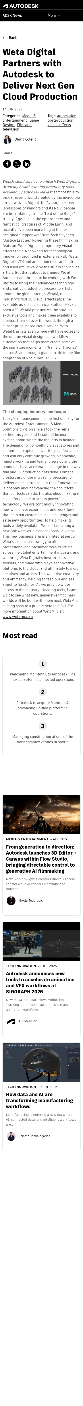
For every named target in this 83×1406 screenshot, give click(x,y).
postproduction (60, 120)
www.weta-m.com (18, 617)
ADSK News (12, 16)
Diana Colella (25, 139)
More (52, 15)
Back (13, 38)
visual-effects (59, 125)
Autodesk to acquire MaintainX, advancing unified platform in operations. (42, 708)
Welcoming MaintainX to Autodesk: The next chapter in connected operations (42, 677)
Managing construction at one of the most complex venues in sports (42, 739)
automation (66, 116)
